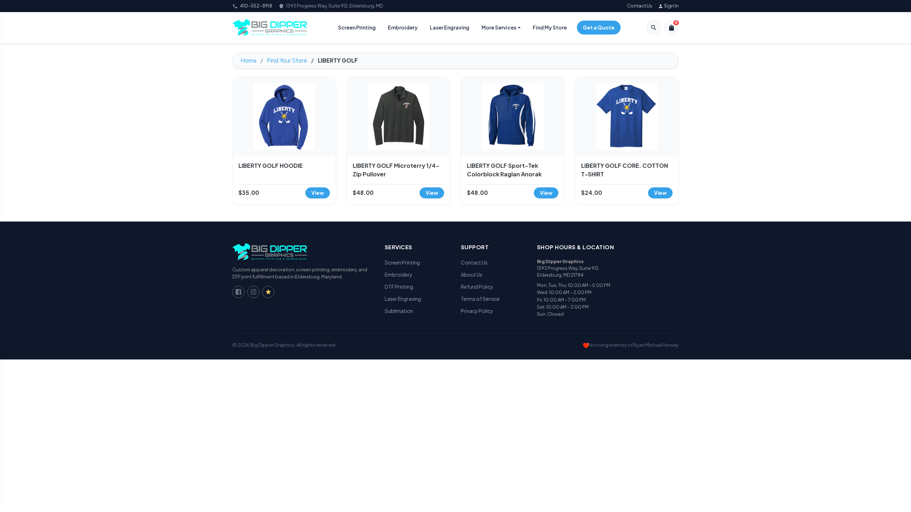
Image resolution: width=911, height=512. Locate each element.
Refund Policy (477, 286)
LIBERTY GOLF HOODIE (270, 165)
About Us (471, 274)
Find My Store (550, 27)
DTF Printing (399, 286)
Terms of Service (480, 298)
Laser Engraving (449, 27)
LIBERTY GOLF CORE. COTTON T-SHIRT (624, 170)
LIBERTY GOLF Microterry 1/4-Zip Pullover (396, 170)
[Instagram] (253, 292)
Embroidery (403, 27)
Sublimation (399, 311)
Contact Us (639, 6)
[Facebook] (238, 292)
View (317, 193)
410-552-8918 (256, 6)
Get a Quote (599, 27)
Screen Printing (357, 27)
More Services (498, 27)
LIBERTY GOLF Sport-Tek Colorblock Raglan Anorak (504, 170)
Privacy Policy (477, 311)
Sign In (668, 6)
